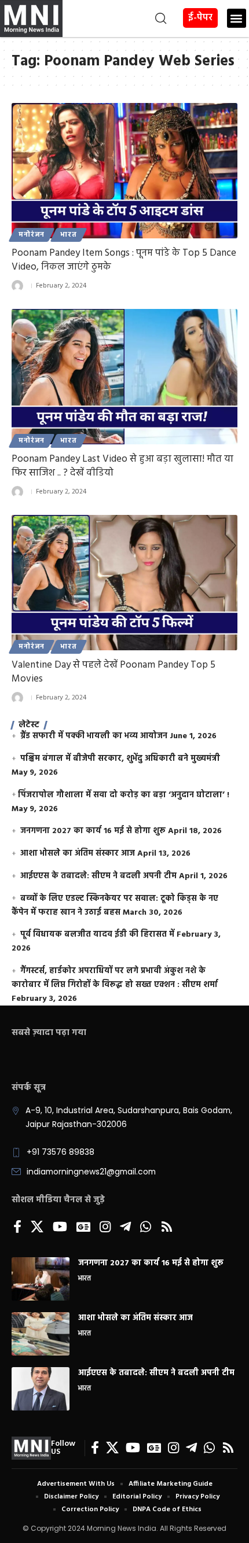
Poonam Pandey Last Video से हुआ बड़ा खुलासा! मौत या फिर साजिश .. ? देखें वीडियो (122, 466)
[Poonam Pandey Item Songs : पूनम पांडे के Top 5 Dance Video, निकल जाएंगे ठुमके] (124, 170)
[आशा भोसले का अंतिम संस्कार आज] (40, 1334)
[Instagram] (105, 1227)
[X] (37, 1227)
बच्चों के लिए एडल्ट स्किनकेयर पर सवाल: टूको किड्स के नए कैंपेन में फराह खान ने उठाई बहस (115, 905)
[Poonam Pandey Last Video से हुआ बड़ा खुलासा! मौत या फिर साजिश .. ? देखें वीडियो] (124, 376)
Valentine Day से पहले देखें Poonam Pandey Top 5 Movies (113, 672)
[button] (116, 18)
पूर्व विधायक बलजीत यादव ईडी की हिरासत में (97, 934)
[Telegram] (125, 1227)
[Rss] (167, 1227)
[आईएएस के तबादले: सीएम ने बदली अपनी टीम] (40, 1389)
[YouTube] (60, 1227)
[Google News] (83, 1227)
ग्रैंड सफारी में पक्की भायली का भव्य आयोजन (93, 736)
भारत (68, 235)
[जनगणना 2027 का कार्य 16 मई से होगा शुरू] (40, 1279)
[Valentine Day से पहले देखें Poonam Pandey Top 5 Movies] (124, 582)
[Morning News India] (31, 1448)
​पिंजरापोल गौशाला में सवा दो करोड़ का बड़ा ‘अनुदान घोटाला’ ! (123, 795)
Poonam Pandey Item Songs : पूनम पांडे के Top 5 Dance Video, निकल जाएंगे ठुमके (124, 260)
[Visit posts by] (17, 286)
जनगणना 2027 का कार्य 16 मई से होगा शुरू (93, 831)
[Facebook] (17, 1227)
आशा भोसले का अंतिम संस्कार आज (77, 853)
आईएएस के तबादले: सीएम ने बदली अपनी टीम (98, 876)
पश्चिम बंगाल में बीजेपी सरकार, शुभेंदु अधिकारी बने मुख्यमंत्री (120, 758)
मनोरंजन (32, 235)
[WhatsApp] (145, 1227)
